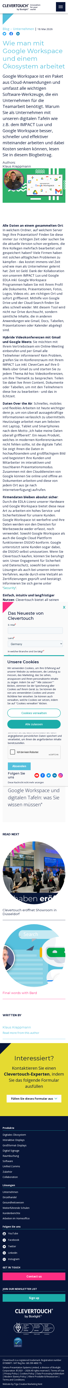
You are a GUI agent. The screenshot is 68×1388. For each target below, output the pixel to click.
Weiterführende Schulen (16, 1208)
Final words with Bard (20, 993)
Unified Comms (11, 1166)
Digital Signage (11, 1150)
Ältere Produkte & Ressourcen (43, 1376)
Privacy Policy (11, 1373)
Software (8, 1161)
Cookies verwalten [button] (34, 713)
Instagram (13, 1259)
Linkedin (12, 1252)
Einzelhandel (10, 1197)
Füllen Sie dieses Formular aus (32, 1099)
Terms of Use (57, 1370)
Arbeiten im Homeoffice (16, 1218)
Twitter (11, 1246)
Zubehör (7, 1171)
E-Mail (11, 624)
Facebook (13, 1239)
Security (9, 588)
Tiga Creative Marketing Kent (28, 1384)
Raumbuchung (11, 1155)
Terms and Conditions (14, 1379)
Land (11, 638)
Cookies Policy (27, 1373)
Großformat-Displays (15, 1145)
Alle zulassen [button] (34, 724)
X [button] (64, 607)
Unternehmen (10, 1192)
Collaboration (10, 1177)
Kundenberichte (11, 1213)
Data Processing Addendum (50, 1373)
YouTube (12, 1233)
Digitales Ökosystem (14, 1134)
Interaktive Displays (14, 1140)
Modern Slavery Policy (15, 1376)
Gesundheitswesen (13, 1202)
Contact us (34, 1276)
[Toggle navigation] (60, 7)
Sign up (34, 1298)
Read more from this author (21, 1033)
